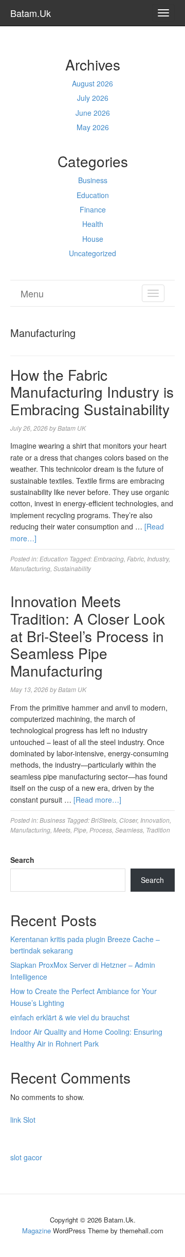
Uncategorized (92, 253)
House (92, 239)
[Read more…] (97, 799)
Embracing (109, 558)
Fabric (135, 558)
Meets (61, 829)
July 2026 (92, 98)
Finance (93, 209)
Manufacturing (30, 568)
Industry (158, 558)
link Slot (22, 1119)
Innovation (155, 820)
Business (92, 180)
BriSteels (103, 820)
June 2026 (93, 113)
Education (93, 195)
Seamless (129, 829)
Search (22, 860)
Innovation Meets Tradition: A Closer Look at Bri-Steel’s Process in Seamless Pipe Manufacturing (87, 635)
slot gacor (26, 1157)
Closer (128, 820)
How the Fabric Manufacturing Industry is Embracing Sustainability (92, 391)
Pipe (79, 829)
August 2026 (92, 83)
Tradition (158, 829)
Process (100, 829)
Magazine (36, 1230)
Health (92, 224)
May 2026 (93, 127)
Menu (32, 293)
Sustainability (72, 568)
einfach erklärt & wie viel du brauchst (70, 1017)
